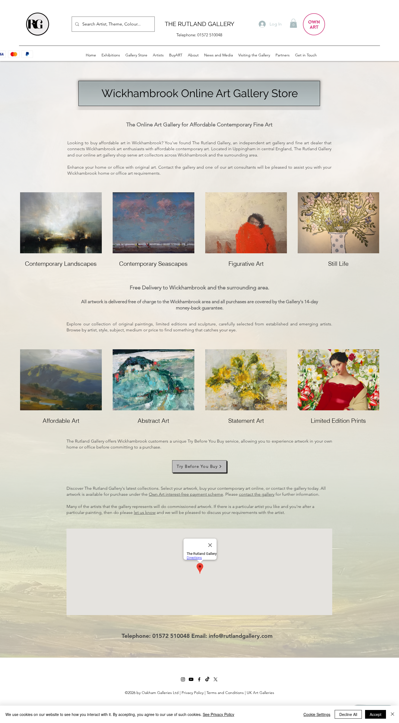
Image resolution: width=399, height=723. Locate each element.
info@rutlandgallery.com (241, 635)
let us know (145, 512)
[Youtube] (191, 679)
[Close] (392, 714)
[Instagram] (183, 679)
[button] (293, 23)
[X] (215, 679)
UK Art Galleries (260, 692)
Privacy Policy (193, 692)
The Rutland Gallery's (104, 488)
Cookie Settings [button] (316, 714)
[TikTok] (207, 679)
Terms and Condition (224, 692)
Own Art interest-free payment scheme (186, 494)
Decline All (348, 714)
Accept (375, 714)
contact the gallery (256, 494)
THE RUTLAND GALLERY (199, 23)
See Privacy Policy (218, 714)
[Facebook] (199, 679)
